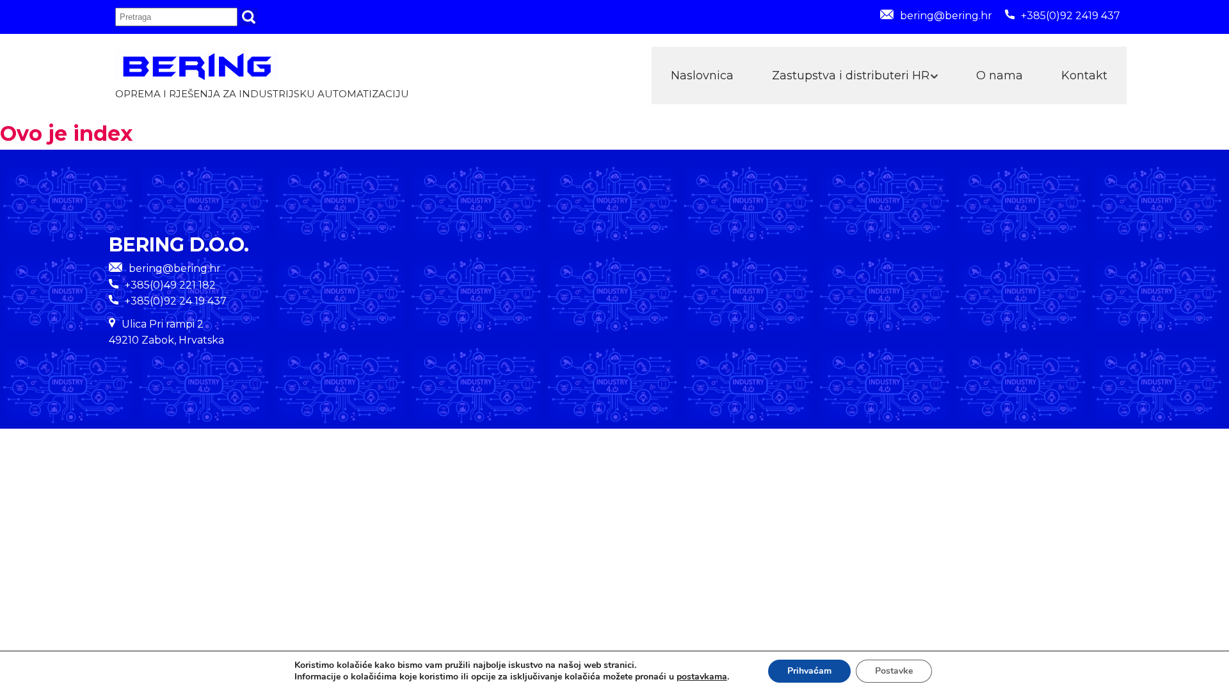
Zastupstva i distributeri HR (850, 75)
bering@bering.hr (946, 16)
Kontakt (1084, 75)
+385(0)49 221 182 (170, 285)
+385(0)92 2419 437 (1070, 16)
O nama (999, 75)
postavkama (702, 677)
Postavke (894, 671)
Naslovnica (702, 75)
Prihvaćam (809, 671)
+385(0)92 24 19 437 (176, 301)
